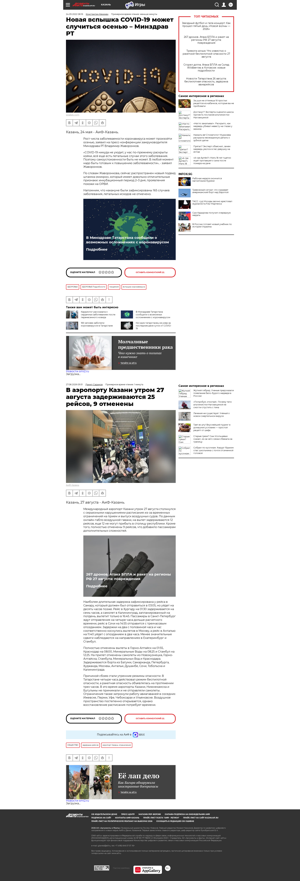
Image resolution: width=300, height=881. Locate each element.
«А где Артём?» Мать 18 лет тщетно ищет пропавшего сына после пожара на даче (212, 160)
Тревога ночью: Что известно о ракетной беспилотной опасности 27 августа (206, 53)
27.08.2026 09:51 (74, 384)
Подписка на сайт (101, 818)
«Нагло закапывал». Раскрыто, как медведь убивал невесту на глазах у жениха (212, 126)
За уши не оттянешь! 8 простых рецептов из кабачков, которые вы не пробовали (213, 103)
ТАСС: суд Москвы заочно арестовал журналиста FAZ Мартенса (212, 202)
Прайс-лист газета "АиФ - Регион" (161, 818)
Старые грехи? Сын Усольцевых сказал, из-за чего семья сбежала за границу (212, 439)
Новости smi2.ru (77, 371)
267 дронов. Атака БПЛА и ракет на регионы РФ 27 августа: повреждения (206, 40)
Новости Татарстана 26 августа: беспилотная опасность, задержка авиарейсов (206, 81)
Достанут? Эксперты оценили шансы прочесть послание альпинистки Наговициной (213, 115)
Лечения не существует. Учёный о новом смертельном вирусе (211, 414)
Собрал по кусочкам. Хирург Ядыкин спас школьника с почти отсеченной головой (213, 450)
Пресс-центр (128, 814)
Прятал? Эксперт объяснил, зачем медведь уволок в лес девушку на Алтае (211, 149)
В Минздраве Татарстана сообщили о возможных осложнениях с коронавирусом (127, 240)
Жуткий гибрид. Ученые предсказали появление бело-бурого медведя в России (213, 393)
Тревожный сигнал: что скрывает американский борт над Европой (210, 191)
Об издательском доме (104, 814)
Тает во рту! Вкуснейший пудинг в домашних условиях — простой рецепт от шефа (211, 427)
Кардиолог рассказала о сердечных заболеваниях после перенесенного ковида (98, 314)
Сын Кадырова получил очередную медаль (211, 214)
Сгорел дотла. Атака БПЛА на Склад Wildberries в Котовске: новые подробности (206, 67)
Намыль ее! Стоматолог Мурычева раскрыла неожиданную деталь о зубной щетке (212, 138)
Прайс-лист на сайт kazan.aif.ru (200, 818)
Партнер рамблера (121, 868)
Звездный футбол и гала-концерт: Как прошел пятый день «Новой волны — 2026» (206, 26)
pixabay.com (72, 114)
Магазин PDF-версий (150, 814)
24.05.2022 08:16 (74, 14)
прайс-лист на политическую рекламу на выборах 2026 (121, 821)
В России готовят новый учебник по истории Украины (212, 225)
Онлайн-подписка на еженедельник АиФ (187, 814)
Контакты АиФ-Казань (127, 818)
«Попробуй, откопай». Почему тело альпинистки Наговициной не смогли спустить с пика (212, 405)
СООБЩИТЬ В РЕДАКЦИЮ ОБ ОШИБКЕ (175, 821)
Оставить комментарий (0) (150, 272)
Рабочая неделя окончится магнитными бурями (207, 179)
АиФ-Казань (72, 485)
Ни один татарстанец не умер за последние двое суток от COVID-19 (154, 326)
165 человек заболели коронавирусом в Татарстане (97, 324)
